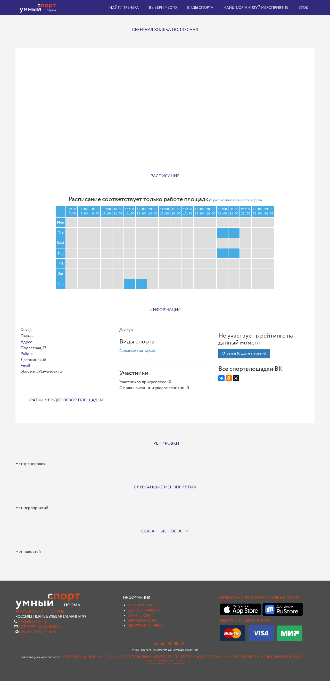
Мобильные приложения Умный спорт (259, 597)
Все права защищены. (83, 657)
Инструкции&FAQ (145, 625)
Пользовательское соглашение (165, 663)
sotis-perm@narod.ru (40, 627)
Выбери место (163, 7)
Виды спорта (200, 7)
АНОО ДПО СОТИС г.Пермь (39, 611)
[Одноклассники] (229, 378)
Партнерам (139, 615)
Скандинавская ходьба (137, 351)
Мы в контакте (142, 605)
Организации (142, 620)
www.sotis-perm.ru (38, 632)
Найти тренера (124, 7)
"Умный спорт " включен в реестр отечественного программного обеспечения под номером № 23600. (207, 657)
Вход (303, 7)
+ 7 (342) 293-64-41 (32, 621)
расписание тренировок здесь (237, 200)
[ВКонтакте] (221, 378)
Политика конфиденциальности (165, 660)
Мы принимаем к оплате (245, 620)
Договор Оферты (144, 610)
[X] (236, 378)
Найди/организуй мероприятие (256, 7)
